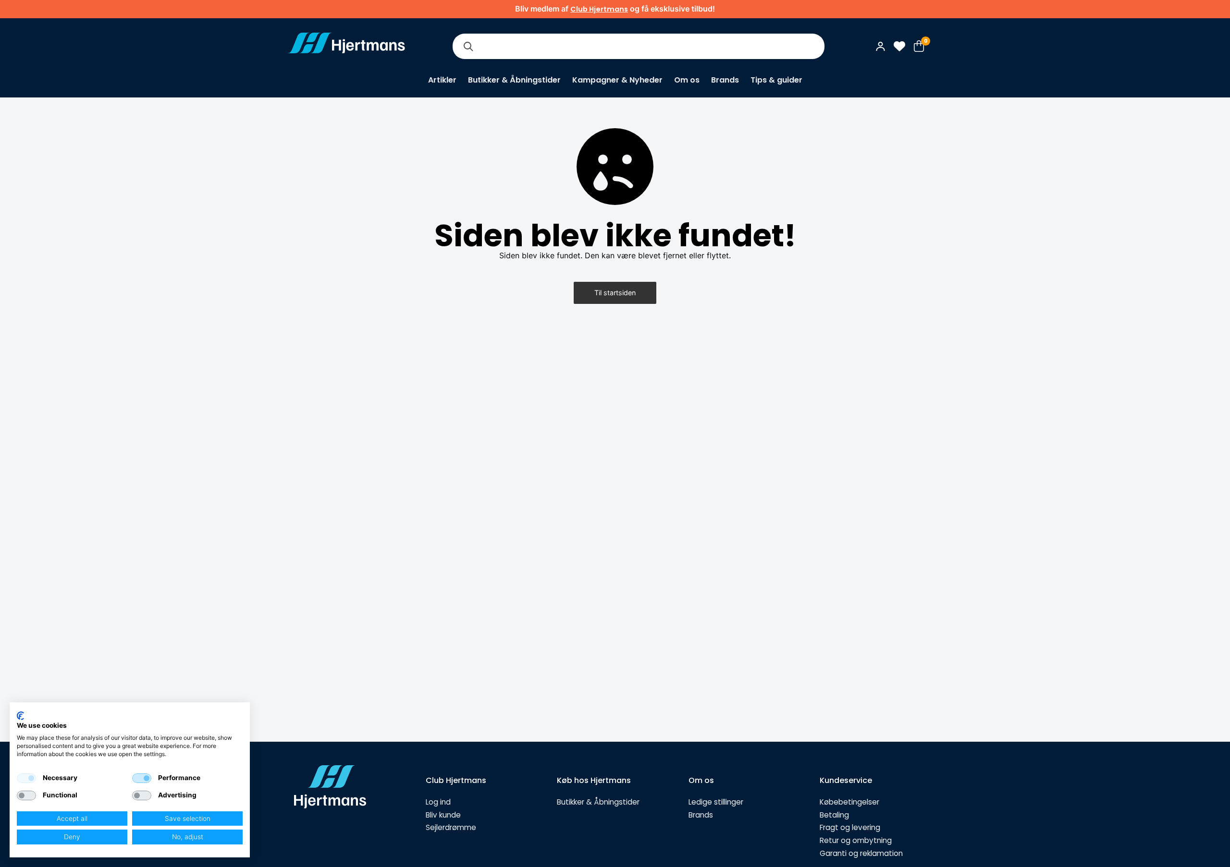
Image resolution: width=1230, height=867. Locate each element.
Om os (687, 79)
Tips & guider (776, 79)
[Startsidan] (346, 46)
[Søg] (468, 46)
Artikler (442, 79)
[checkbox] (26, 778)
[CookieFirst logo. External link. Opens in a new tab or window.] (20, 715)
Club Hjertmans (599, 9)
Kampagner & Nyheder (617, 79)
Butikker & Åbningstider (514, 79)
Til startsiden (615, 293)
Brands (725, 79)
